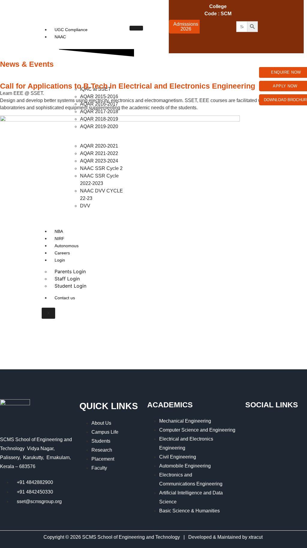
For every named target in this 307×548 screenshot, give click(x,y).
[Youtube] (282, 25)
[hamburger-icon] (136, 28)
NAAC (60, 36)
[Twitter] (282, 8)
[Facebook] (265, 8)
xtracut (256, 537)
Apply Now (285, 86)
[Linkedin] (265, 42)
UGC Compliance (71, 29)
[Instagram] (265, 25)
